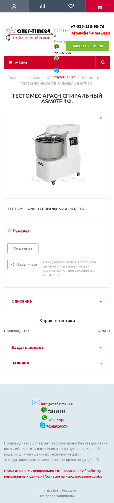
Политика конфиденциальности (31, 471)
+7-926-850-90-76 (87, 26)
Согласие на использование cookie (74, 476)
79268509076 (56, 426)
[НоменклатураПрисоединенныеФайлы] (57, 153)
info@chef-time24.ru (57, 404)
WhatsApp (57, 420)
